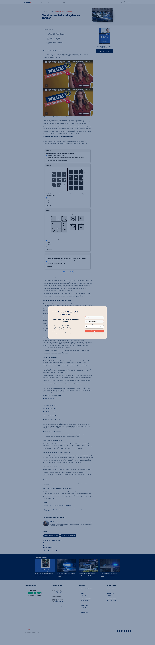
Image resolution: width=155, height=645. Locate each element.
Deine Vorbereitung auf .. (90, 324)
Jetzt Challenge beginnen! (94, 331)
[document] (77, 322)
